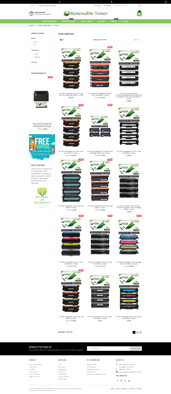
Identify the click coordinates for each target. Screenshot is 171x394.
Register (108, 5)
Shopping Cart (62, 369)
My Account (61, 367)
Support (102, 21)
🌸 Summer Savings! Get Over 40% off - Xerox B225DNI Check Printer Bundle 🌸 (85, 2)
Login (98, 5)
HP (35, 45)
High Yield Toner (34, 376)
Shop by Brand (49, 21)
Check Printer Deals (35, 364)
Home (31, 25)
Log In (60, 364)
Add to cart (71, 67)
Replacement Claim (93, 369)
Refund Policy (91, 372)
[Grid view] (61, 39)
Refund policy (62, 379)
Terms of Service (63, 376)
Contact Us (61, 372)
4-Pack (36, 54)
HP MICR (32, 369)
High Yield (37, 57)
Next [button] (54, 97)
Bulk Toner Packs (34, 374)
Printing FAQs (62, 374)
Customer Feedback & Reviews (96, 374)
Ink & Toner (86, 21)
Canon (36, 42)
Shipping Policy (91, 364)
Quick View (71, 70)
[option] (42, 103)
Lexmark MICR (33, 372)
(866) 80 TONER (50, 6)
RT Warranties (91, 367)
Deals (115, 20)
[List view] (63, 39)
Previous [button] (30, 97)
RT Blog (124, 21)
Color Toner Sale (44, 25)
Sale (110, 47)
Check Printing (69, 20)
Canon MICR (33, 367)
